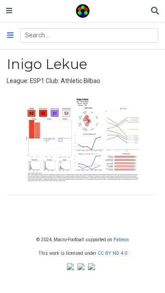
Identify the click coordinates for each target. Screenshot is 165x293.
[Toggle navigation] (9, 11)
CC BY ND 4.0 (112, 253)
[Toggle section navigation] (10, 35)
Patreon (121, 239)
